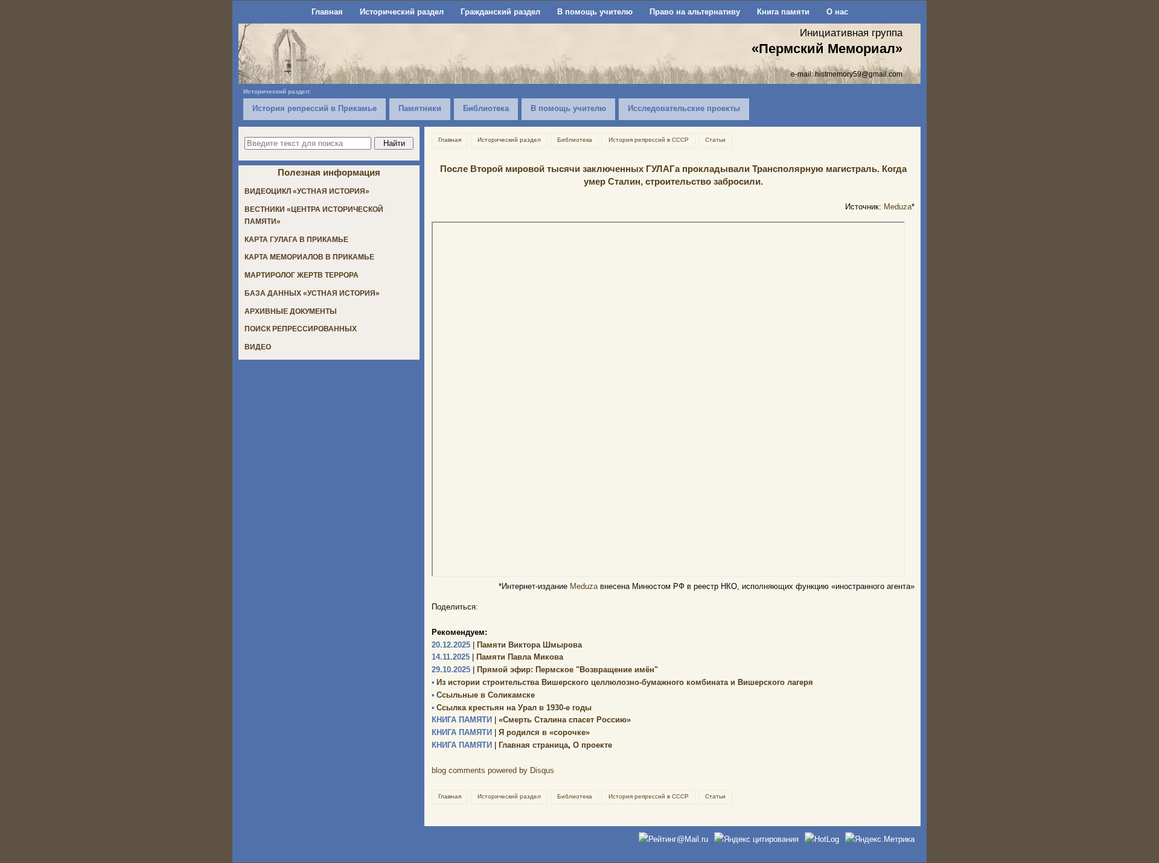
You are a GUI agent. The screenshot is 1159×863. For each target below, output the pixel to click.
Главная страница (500, 745)
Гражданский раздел (500, 11)
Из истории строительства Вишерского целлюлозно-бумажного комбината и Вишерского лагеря (622, 682)
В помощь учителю (595, 11)
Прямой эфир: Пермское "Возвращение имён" (545, 669)
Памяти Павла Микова (497, 656)
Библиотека (486, 108)
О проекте (592, 745)
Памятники (419, 108)
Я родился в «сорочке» (511, 732)
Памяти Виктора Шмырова (507, 644)
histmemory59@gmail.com (858, 74)
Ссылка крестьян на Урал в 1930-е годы (512, 707)
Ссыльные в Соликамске (483, 694)
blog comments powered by (493, 770)
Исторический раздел (402, 11)
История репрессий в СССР (648, 139)
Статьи (715, 139)
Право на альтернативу (695, 11)
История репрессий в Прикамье (314, 108)
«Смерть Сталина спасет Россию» (531, 719)
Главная (327, 11)
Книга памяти (783, 11)
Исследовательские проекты (684, 108)
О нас (837, 11)
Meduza (898, 206)
